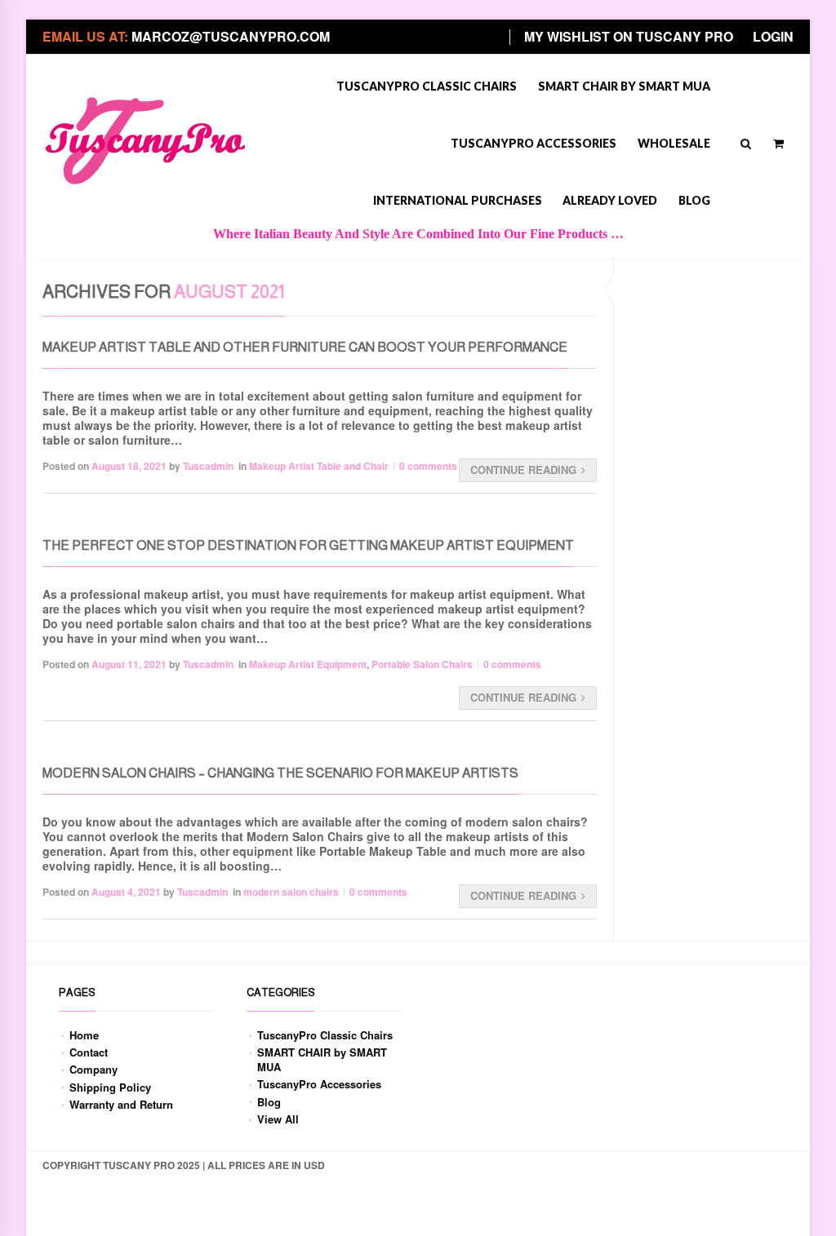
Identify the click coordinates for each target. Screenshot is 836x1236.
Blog (694, 200)
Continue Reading (523, 469)
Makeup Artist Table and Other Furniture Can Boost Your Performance (304, 347)
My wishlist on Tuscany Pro (628, 36)
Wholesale (674, 143)
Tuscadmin (208, 466)
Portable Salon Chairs (422, 664)
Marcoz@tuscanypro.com (230, 36)
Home (84, 1035)
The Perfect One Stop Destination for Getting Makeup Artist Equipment (308, 545)
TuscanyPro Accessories (533, 143)
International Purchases (457, 200)
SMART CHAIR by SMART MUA (624, 86)
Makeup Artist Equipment (308, 664)
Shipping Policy (110, 1087)
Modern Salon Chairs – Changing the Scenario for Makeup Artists (280, 773)
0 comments (428, 466)
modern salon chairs (291, 891)
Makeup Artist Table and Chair (319, 466)
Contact (88, 1052)
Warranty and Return (121, 1104)
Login (773, 36)
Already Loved (610, 200)
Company (93, 1069)
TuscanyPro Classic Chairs (426, 86)
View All (278, 1119)
